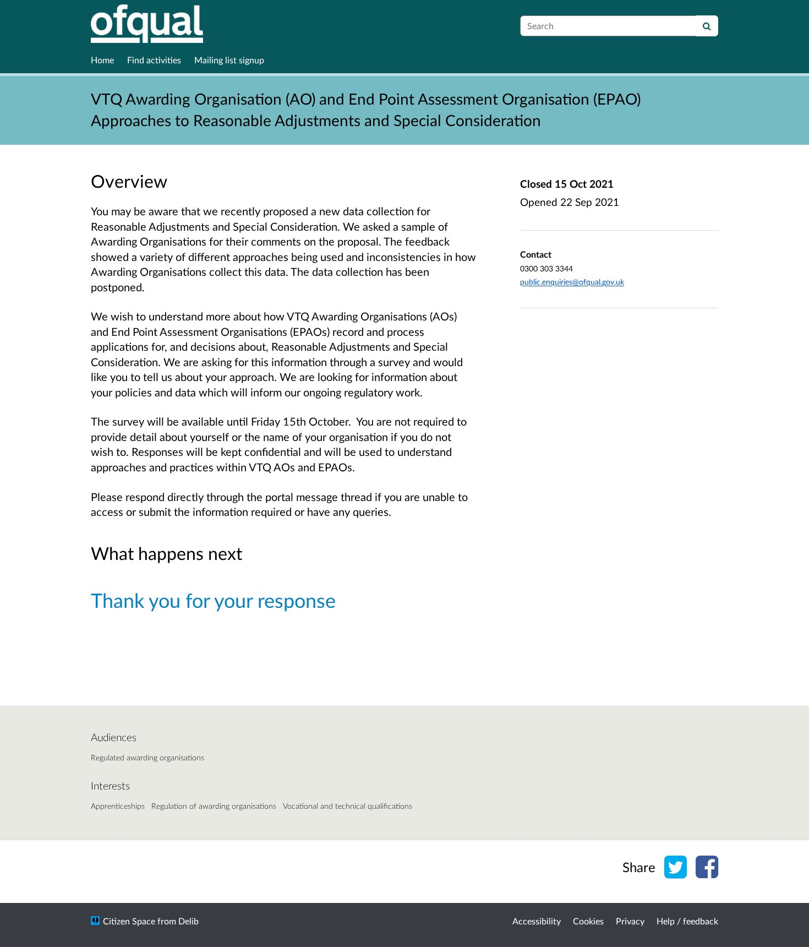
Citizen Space (129, 921)
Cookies (588, 921)
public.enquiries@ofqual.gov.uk (572, 281)
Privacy (630, 921)
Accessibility (536, 921)
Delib (188, 921)
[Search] (707, 25)
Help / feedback (687, 921)
